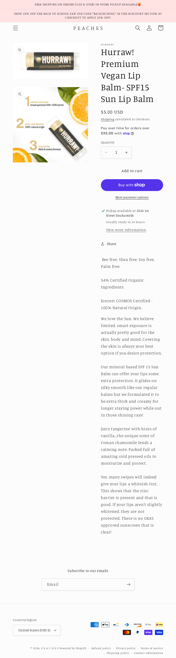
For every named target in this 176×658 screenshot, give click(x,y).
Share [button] (112, 244)
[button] (15, 28)
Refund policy (101, 648)
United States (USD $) (34, 630)
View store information (126, 230)
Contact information (148, 653)
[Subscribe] (128, 584)
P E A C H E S (50, 648)
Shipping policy (118, 653)
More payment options (132, 197)
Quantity (108, 142)
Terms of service (152, 648)
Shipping (107, 119)
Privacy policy (126, 648)
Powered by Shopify (72, 648)
